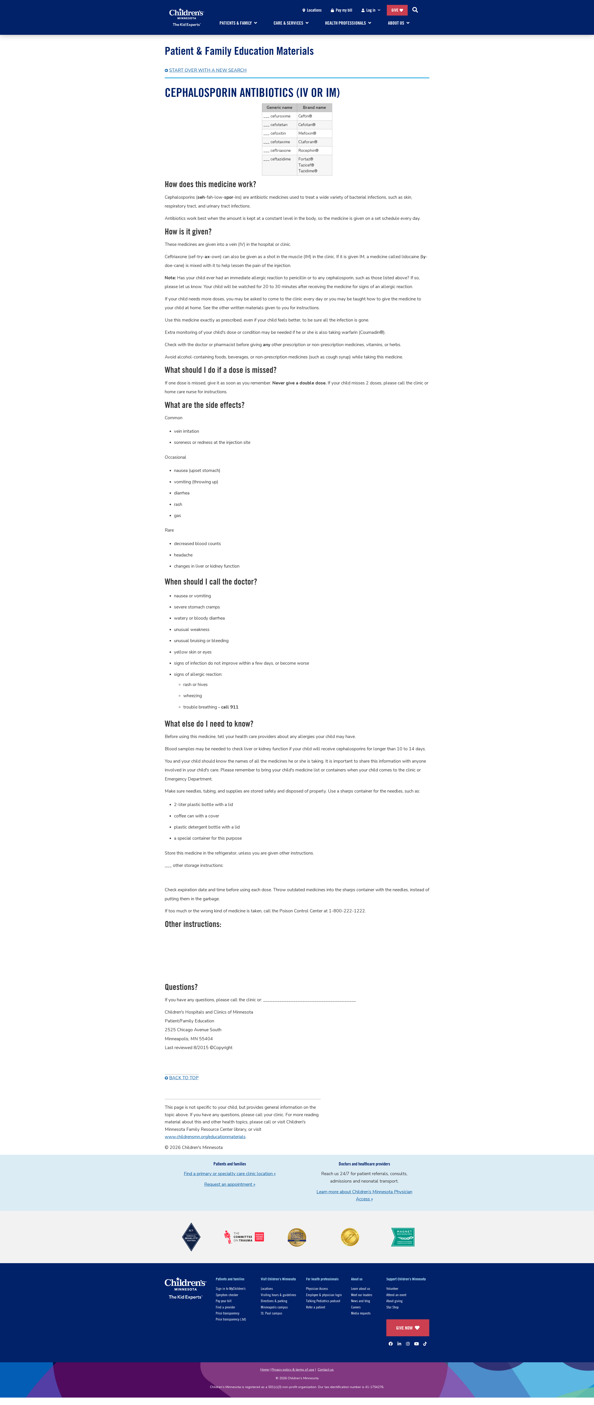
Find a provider (225, 1307)
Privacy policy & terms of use (292, 1369)
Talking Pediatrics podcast (323, 1300)
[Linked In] (399, 1344)
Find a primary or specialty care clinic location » (230, 1174)
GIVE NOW (404, 1328)
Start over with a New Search (208, 70)
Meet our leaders (361, 1294)
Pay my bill (344, 10)
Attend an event (396, 1294)
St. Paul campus (271, 1313)
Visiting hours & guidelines (278, 1294)
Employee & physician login (324, 1294)
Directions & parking (274, 1300)
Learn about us (360, 1288)
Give (394, 10)
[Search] (415, 10)
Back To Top (184, 1078)
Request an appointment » (229, 1184)
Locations (314, 10)
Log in (370, 10)
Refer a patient (315, 1307)
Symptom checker (227, 1294)
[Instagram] (408, 1344)
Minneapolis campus (274, 1307)
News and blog (360, 1300)
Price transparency (227, 1313)
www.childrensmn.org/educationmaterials (205, 1137)
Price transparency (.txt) (231, 1319)
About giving (394, 1300)
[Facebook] (391, 1344)
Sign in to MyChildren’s (230, 1288)
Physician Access (317, 1288)
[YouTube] (416, 1344)
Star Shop (392, 1307)
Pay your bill (224, 1300)
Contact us (326, 1369)
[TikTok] (425, 1344)
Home (264, 1369)
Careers (356, 1307)
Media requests (361, 1313)
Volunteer (392, 1288)
